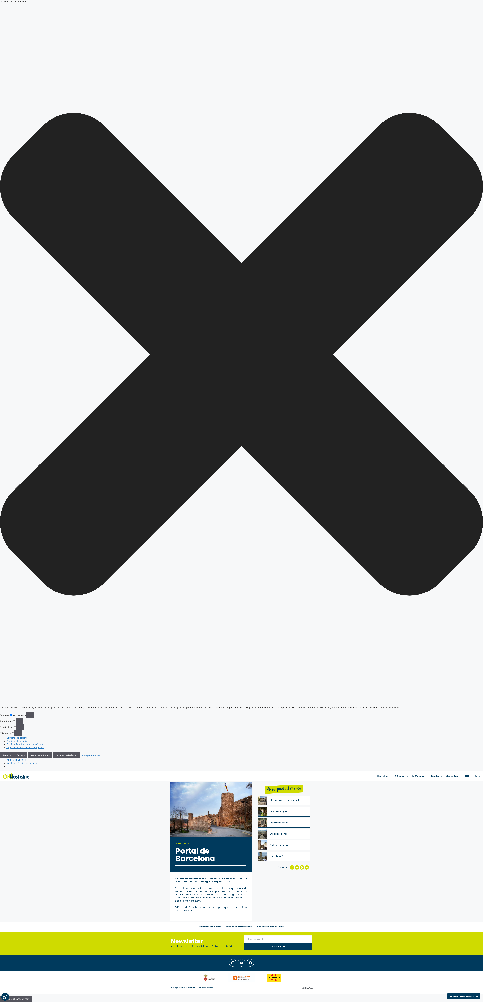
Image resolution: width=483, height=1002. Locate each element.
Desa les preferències (66, 755)
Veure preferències (40, 755)
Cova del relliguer (278, 811)
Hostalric (382, 776)
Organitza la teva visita (270, 926)
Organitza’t (452, 776)
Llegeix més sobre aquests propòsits (25, 747)
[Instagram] (232, 963)
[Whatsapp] (5, 997)
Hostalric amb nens (210, 926)
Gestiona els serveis (16, 741)
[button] (241, 354)
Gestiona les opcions (16, 738)
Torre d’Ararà (276, 856)
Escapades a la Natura (239, 926)
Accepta (7, 755)
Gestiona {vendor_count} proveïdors (24, 744)
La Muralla (418, 776)
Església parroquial (279, 822)
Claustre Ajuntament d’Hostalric (285, 800)
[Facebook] (250, 963)
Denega (21, 755)
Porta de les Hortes (279, 845)
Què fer (435, 776)
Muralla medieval (278, 833)
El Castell (400, 776)
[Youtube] (241, 963)
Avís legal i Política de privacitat (22, 763)
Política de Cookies (16, 760)
